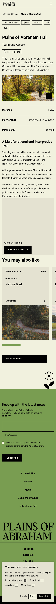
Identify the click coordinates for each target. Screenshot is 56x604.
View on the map (16, 249)
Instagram (28, 554)
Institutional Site (28, 506)
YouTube (28, 561)
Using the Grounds (28, 498)
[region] (28, 218)
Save (32, 596)
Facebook (28, 548)
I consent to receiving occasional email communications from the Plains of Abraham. (25, 444)
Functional (35, 580)
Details (23, 596)
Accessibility (28, 473)
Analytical (9, 585)
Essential (14, 580)
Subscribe (12, 457)
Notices (28, 481)
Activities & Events (10, 14)
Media (28, 489)
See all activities (13, 358)
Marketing (26, 585)
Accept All (44, 596)
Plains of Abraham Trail (31, 14)
